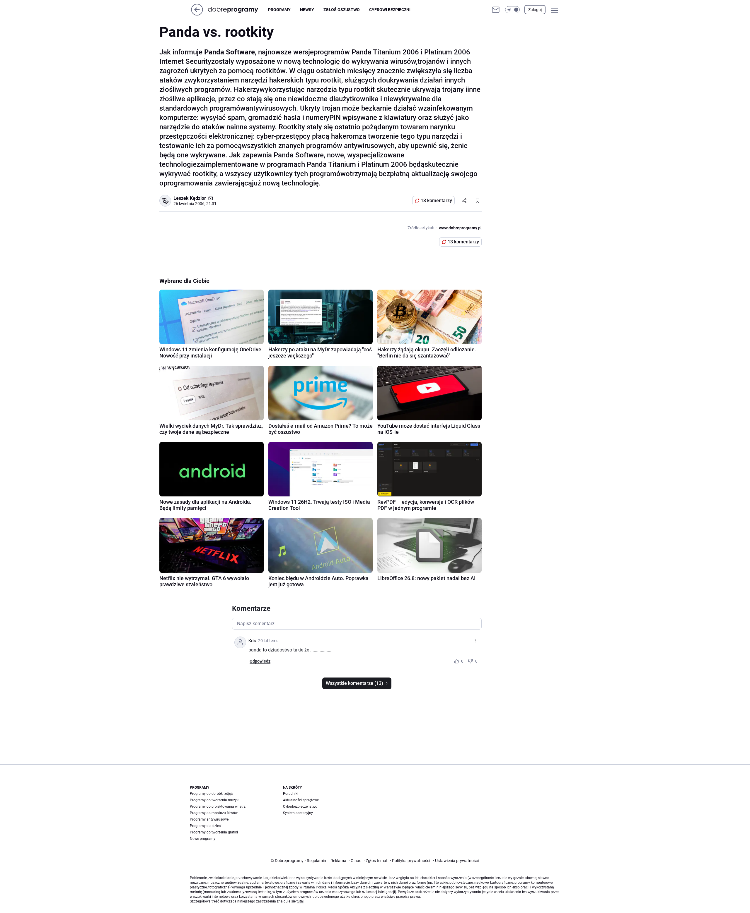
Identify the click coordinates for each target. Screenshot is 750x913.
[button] (512, 9)
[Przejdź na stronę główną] (197, 14)
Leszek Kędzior (189, 198)
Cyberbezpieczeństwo (300, 806)
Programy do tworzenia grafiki (214, 832)
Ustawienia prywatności (456, 860)
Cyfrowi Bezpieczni (389, 9)
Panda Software (229, 52)
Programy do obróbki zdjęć (211, 794)
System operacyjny (298, 813)
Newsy (307, 9)
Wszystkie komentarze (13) (354, 683)
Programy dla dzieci (205, 826)
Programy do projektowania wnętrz (218, 806)
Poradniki (290, 794)
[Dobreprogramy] (237, 9)
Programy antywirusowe (209, 819)
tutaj (300, 901)
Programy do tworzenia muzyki (214, 800)
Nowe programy (202, 839)
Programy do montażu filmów (214, 813)
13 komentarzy (436, 200)
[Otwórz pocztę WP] (495, 9)
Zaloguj (535, 9)
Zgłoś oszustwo (341, 9)
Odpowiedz (260, 661)
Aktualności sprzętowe (301, 800)
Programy (279, 9)
